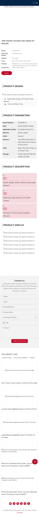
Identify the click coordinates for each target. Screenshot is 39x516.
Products (32, 357)
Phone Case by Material (21, 357)
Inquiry (7, 73)
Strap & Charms (7, 357)
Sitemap (20, 512)
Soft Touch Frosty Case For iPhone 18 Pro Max (19, 383)
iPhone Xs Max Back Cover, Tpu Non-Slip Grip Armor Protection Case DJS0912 (19, 493)
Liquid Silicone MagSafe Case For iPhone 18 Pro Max (18, 436)
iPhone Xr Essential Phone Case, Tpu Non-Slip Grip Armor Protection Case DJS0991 (19, 464)
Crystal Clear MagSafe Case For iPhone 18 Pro (19, 409)
